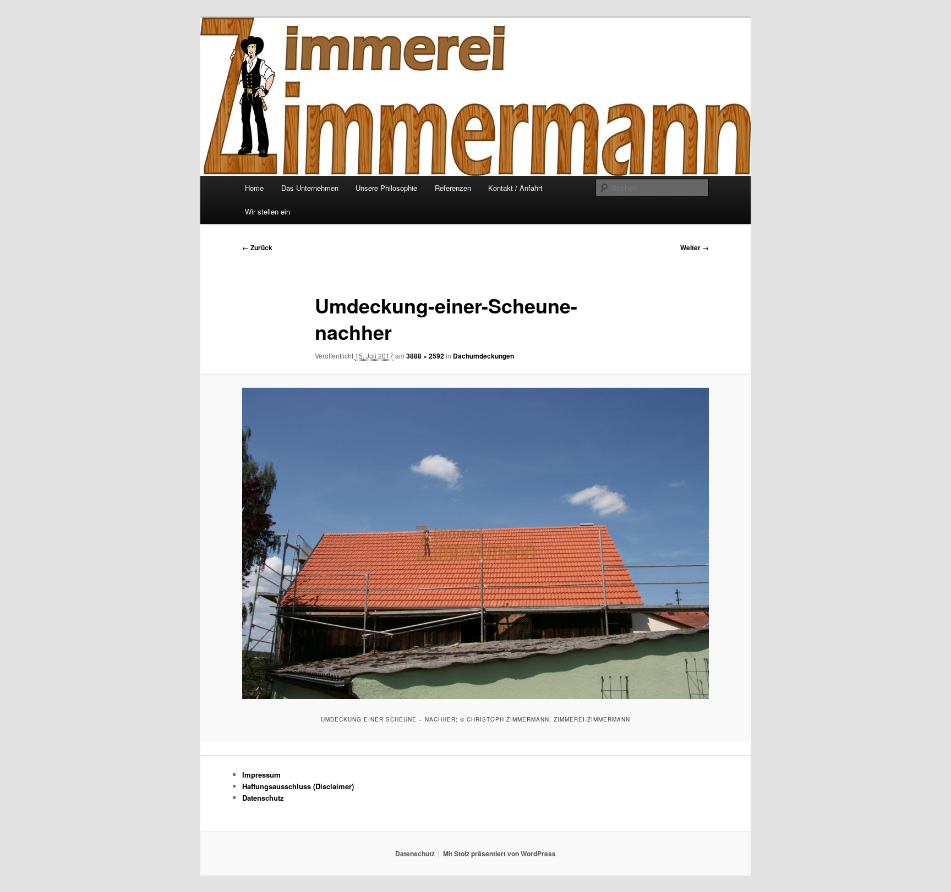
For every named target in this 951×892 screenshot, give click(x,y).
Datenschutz (263, 797)
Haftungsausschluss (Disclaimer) (298, 786)
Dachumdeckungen (483, 356)
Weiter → (694, 247)
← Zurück (257, 247)
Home (254, 188)
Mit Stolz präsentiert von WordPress (499, 853)
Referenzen (453, 188)
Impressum (261, 774)
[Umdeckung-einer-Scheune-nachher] (475, 543)
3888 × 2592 (425, 356)
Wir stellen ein (267, 211)
